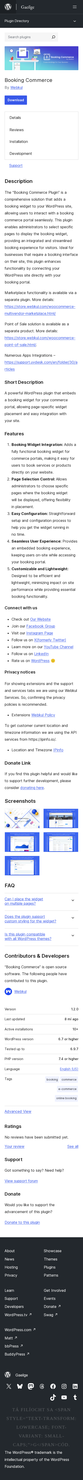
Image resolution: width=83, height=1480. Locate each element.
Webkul (16, 87)
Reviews (16, 129)
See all (72, 1146)
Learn (9, 1290)
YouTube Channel (58, 647)
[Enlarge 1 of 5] (33, 814)
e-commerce (67, 1089)
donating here (32, 787)
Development (20, 153)
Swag (51, 1314)
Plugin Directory (17, 21)
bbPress (14, 1346)
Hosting (11, 1267)
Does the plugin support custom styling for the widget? (30, 918)
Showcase (53, 1251)
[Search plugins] (53, 37)
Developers (14, 1306)
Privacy (11, 1275)
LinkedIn (41, 653)
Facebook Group (40, 626)
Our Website (40, 619)
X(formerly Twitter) (50, 640)
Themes (50, 1259)
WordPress (40, 660)
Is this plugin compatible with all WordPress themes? (28, 936)
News (9, 1259)
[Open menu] (75, 7)
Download (16, 100)
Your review (14, 1146)
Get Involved (55, 1290)
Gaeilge (21, 1375)
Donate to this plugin (22, 1222)
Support (16, 165)
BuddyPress (17, 1354)
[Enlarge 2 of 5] (72, 814)
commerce (69, 1079)
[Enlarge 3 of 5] (33, 838)
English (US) (69, 1069)
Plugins (50, 1267)
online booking (66, 1098)
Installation (18, 141)
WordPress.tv (18, 1314)
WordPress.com (20, 1329)
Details (15, 117)
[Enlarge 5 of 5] (33, 862)
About (10, 1251)
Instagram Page (39, 633)
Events (50, 1298)
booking (52, 1079)
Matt (11, 1338)
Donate (52, 1306)
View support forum (21, 1181)
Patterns (51, 1275)
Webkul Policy (43, 715)
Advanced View (18, 1111)
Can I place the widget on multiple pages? (24, 901)
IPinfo (58, 750)
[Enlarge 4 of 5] (72, 838)
